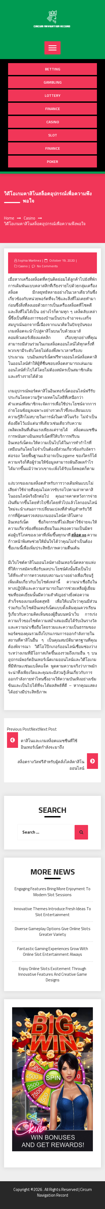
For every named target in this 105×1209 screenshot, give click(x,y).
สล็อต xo (78, 535)
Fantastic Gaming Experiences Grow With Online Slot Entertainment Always (52, 951)
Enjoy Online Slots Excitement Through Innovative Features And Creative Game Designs (52, 974)
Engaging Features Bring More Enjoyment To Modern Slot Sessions (52, 892)
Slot (52, 135)
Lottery (53, 95)
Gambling (53, 82)
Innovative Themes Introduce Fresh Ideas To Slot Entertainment (52, 911)
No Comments (47, 266)
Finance (52, 108)
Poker (52, 161)
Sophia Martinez (29, 260)
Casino (52, 122)
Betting (52, 69)
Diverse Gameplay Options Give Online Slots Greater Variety (52, 931)
